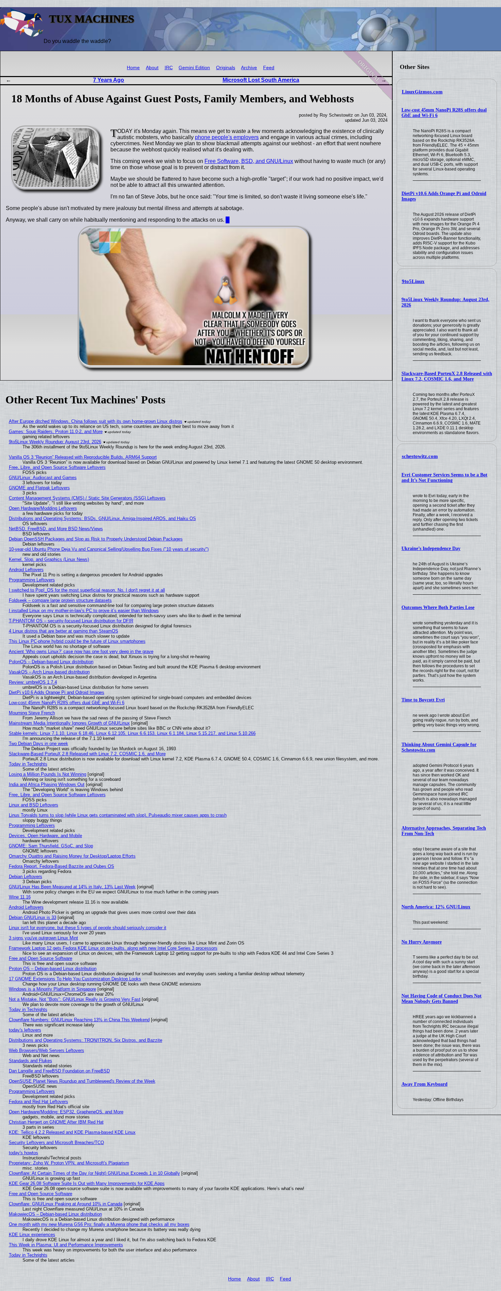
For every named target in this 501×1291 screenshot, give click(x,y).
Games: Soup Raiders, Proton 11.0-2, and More (56, 431)
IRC (169, 67)
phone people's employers (227, 137)
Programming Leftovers (32, 579)
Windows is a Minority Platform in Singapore (52, 989)
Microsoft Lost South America (261, 80)
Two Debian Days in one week (38, 743)
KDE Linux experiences (32, 1234)
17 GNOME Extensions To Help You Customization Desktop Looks (75, 978)
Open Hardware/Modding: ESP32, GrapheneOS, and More (66, 1111)
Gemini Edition (194, 67)
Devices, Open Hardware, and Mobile (45, 835)
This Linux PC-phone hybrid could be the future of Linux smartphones (77, 641)
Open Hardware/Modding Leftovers (43, 508)
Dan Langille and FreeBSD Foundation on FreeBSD (59, 1070)
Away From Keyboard (424, 1084)
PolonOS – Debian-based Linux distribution (51, 661)
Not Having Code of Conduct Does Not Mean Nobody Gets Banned (441, 998)
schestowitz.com (420, 456)
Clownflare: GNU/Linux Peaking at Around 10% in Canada (65, 1203)
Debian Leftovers (25, 876)
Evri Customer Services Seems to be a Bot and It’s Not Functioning (444, 477)
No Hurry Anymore (421, 942)
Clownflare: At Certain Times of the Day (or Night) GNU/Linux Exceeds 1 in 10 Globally (94, 1173)
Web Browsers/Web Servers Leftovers (46, 1050)
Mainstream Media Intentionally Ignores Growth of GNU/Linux (69, 723)
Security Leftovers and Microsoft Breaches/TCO (56, 1142)
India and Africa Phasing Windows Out (47, 784)
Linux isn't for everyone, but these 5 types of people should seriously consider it (87, 927)
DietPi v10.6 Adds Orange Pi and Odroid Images (56, 692)
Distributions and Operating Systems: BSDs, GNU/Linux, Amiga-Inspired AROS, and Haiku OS (102, 518)
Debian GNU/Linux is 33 (32, 917)
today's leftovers (25, 1030)
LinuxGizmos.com (422, 91)
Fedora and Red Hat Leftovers (38, 1101)
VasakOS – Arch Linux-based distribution (49, 671)
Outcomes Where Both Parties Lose (437, 607)
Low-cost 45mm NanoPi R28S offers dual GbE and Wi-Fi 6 (66, 702)
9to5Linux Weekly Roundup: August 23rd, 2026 (55, 441)
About (152, 67)
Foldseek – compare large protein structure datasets (60, 600)
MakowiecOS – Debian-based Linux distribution (55, 1214)
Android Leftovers (26, 569)
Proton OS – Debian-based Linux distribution (52, 968)
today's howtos (23, 1152)
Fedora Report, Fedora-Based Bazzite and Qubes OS (61, 866)
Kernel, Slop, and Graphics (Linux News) (49, 559)
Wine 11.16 (20, 897)
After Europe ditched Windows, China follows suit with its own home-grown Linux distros (95, 421)
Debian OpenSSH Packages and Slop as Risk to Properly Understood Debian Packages (96, 538)
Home (133, 67)
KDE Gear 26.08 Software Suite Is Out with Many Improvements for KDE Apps (87, 1183)
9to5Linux (413, 281)
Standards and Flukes (30, 1060)
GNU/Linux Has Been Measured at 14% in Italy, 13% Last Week (72, 886)
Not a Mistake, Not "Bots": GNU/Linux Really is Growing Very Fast (74, 999)
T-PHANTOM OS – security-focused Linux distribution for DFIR (71, 620)
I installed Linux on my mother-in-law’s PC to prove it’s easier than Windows (84, 610)
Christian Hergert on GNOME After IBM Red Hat (56, 1122)
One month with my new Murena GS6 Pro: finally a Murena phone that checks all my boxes (99, 1224)
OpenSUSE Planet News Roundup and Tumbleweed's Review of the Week (82, 1081)
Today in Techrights (28, 764)
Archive (249, 67)
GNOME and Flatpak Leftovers (39, 487)
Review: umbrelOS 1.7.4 (33, 682)
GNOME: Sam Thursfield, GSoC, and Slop (51, 845)
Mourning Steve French (32, 712)
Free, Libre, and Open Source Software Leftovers (57, 467)
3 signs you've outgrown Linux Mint (43, 937)
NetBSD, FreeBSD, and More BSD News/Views (56, 528)
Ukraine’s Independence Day (430, 548)
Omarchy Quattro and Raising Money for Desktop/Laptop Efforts (72, 856)
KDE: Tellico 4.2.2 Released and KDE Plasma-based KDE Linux (72, 1132)
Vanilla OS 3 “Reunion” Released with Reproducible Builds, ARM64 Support (83, 457)
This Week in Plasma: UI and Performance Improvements (66, 1244)
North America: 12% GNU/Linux (435, 906)
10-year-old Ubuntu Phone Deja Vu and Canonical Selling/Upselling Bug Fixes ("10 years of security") (109, 549)
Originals (225, 67)
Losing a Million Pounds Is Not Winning (47, 774)
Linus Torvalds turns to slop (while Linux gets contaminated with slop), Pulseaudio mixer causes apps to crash (118, 815)
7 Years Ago (108, 80)
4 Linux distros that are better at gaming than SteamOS (63, 631)
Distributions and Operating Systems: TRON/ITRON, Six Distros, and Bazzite (85, 1040)
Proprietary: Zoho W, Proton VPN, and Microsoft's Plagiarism (69, 1163)
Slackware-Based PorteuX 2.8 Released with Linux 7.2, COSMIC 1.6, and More (446, 376)
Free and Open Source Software (40, 958)
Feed (268, 67)
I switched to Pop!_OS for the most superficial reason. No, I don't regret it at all (87, 590)
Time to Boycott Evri (423, 699)
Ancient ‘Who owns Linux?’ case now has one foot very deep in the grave (81, 651)
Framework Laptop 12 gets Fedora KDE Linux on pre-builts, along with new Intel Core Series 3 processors (113, 948)
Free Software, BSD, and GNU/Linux (248, 161)
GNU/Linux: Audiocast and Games (43, 477)
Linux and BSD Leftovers (33, 804)
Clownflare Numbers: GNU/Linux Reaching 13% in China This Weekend (79, 1019)
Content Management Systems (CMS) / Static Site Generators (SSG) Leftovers (87, 498)
